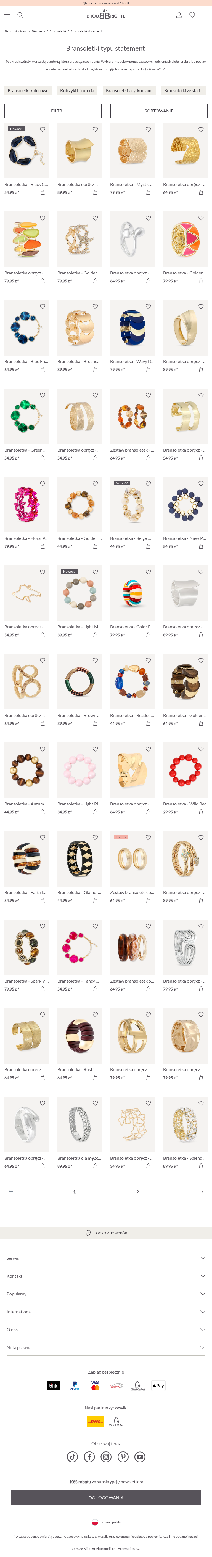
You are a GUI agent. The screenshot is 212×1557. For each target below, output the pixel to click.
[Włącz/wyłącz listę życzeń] (42, 129)
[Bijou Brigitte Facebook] (89, 1456)
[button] (179, 15)
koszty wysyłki (98, 1536)
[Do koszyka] (42, 192)
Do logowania (106, 1497)
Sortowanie (159, 110)
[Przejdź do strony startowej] (106, 14)
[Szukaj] (19, 15)
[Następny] (201, 1192)
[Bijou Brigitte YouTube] (140, 1456)
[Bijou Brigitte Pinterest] (123, 1456)
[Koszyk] (205, 15)
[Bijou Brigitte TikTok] (72, 1456)
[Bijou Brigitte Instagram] (106, 1456)
